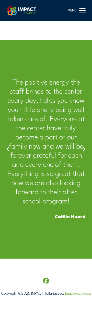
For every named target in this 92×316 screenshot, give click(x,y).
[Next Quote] (83, 149)
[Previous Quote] (8, 149)
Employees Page (78, 294)
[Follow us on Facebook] (46, 281)
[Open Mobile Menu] (82, 10)
